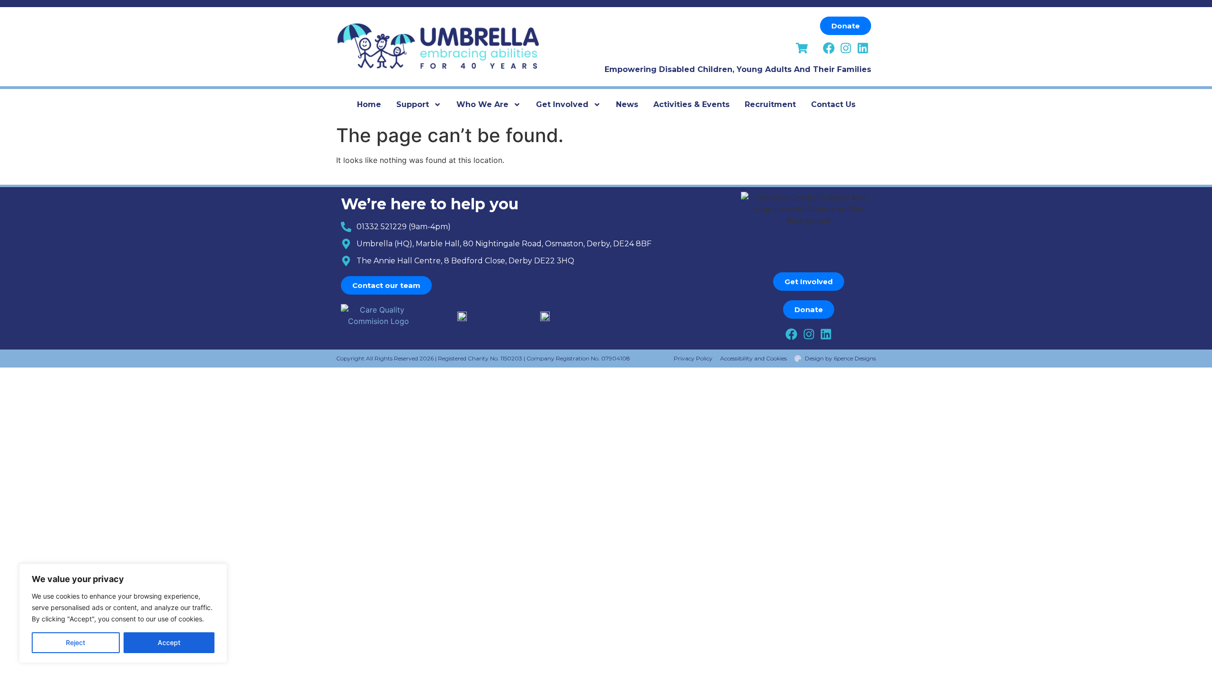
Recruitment (770, 104)
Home (369, 104)
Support (412, 104)
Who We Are (482, 104)
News (627, 104)
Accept (169, 642)
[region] (123, 613)
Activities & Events (691, 104)
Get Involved (562, 104)
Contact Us (833, 104)
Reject (75, 642)
